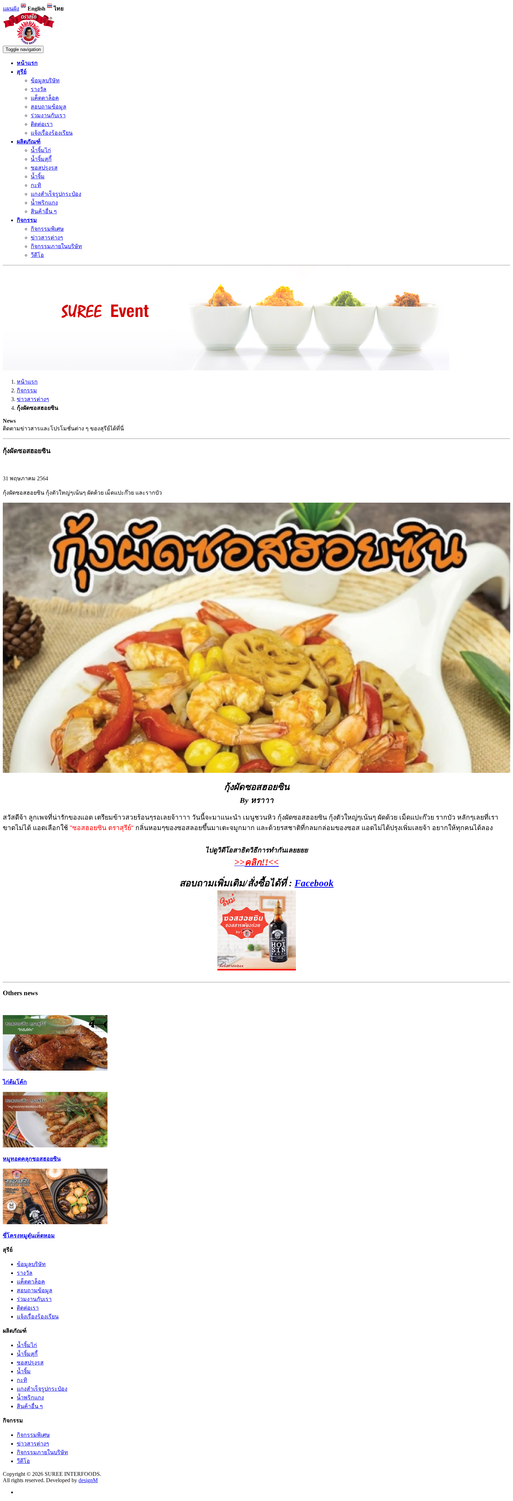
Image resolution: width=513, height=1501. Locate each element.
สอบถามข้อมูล (48, 107)
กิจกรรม (27, 390)
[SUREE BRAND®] (29, 42)
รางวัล (38, 89)
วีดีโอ (37, 255)
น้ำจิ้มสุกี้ (41, 159)
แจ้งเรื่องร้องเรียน (52, 133)
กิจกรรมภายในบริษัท (56, 246)
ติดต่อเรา (42, 124)
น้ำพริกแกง (44, 203)
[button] (22, 72)
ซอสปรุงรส (44, 168)
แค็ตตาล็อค (45, 98)
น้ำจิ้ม (38, 176)
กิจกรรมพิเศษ (47, 229)
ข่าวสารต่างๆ (47, 238)
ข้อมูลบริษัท (45, 80)
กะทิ (36, 185)
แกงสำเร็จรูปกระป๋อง (56, 194)
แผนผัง (11, 9)
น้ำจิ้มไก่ (41, 150)
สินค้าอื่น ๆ (44, 211)
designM (88, 1480)
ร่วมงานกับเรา (48, 115)
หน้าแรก (27, 382)
